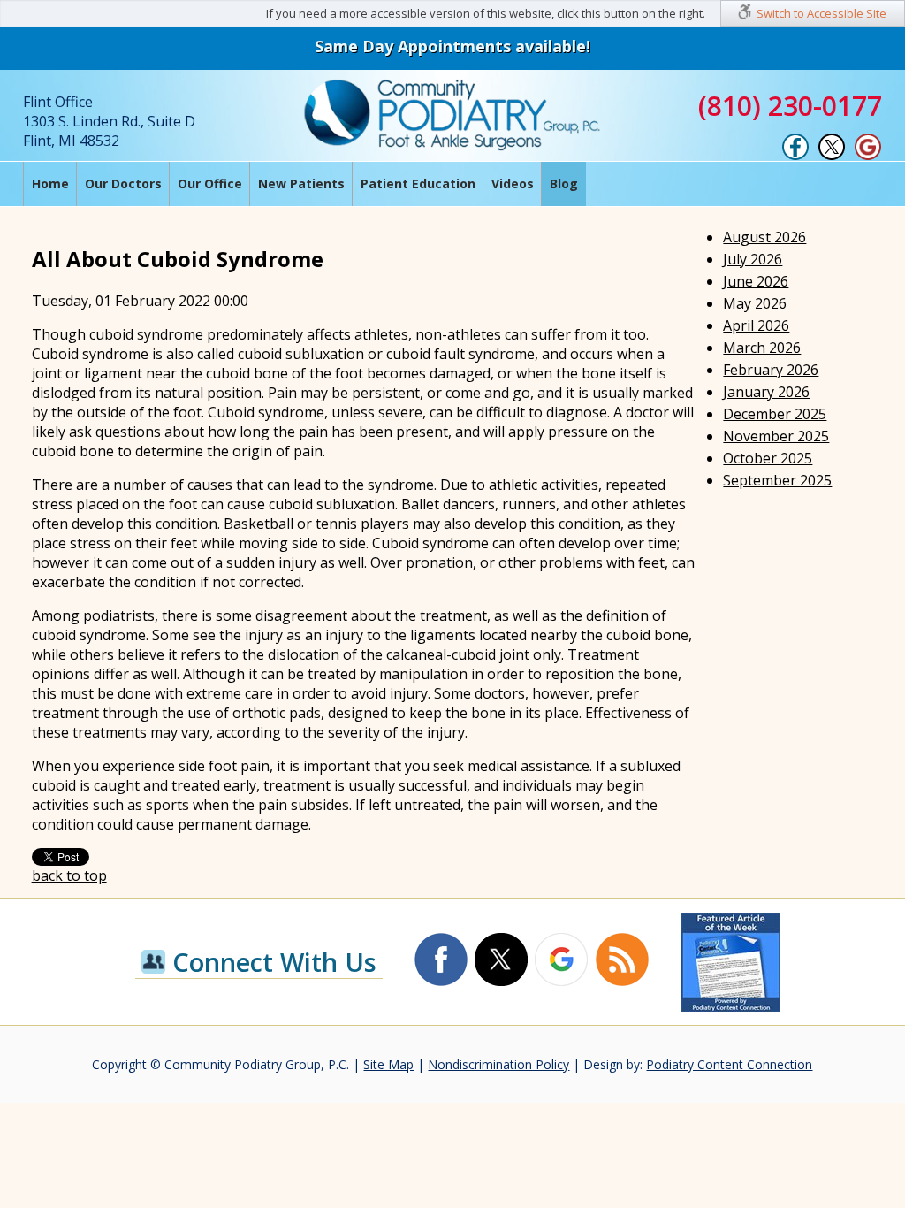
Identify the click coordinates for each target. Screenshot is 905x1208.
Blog (564, 183)
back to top (69, 875)
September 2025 (777, 480)
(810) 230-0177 (790, 106)
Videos (512, 183)
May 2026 (755, 303)
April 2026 (756, 325)
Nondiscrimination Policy (498, 1064)
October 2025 (767, 458)
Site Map (388, 1064)
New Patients (301, 183)
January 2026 (766, 391)
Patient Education (418, 183)
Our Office (210, 183)
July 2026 (752, 259)
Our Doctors (123, 183)
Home (50, 183)
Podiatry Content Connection (729, 1064)
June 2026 (755, 281)
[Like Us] (795, 155)
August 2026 (764, 237)
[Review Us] (868, 155)
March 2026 (762, 347)
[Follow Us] (832, 155)
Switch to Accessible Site (821, 13)
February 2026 (770, 369)
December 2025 (774, 414)
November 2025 (776, 436)
